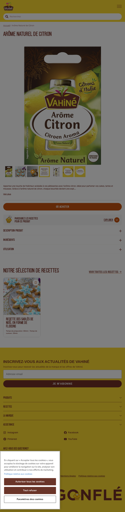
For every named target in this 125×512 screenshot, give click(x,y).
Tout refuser (30, 490)
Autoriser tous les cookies (29, 481)
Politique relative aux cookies (18, 474)
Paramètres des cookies (30, 499)
